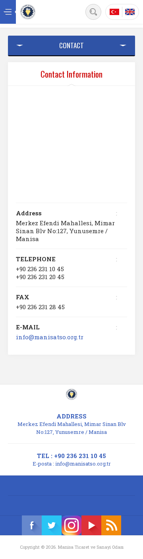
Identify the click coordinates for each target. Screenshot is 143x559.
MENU (8, 12)
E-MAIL (28, 327)
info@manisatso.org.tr (49, 337)
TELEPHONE (36, 259)
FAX (22, 297)
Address (29, 213)
